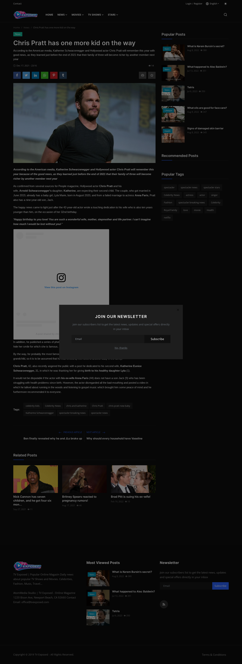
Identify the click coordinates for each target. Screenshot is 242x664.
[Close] (178, 310)
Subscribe (157, 339)
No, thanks (121, 347)
